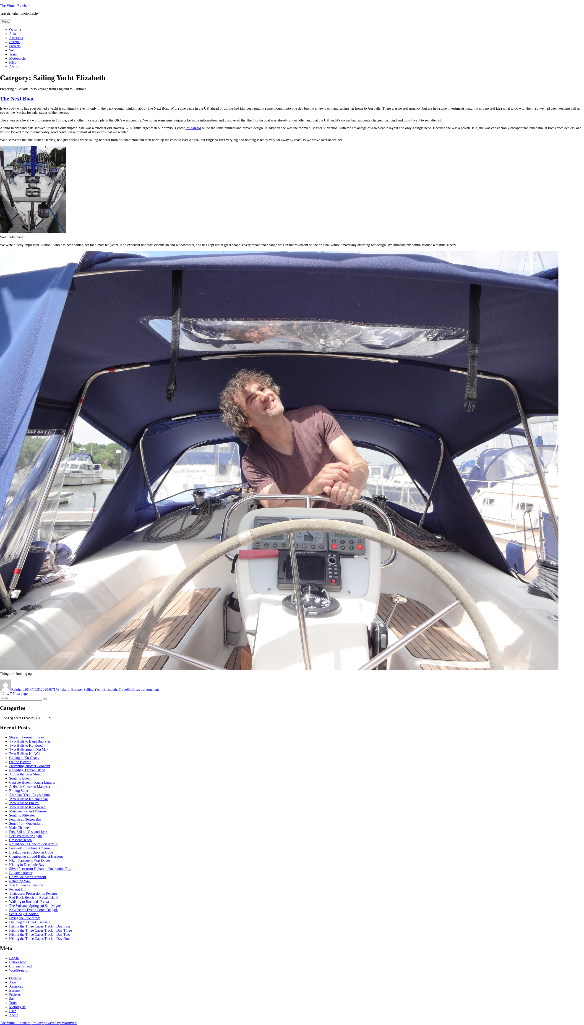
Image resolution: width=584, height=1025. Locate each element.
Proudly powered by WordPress (54, 1023)
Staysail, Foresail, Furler (26, 737)
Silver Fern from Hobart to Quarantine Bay (40, 869)
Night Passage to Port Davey (30, 860)
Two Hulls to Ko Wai (24, 754)
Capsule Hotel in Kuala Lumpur (32, 782)
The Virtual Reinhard (15, 6)
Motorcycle (17, 58)
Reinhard (17, 689)
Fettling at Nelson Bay (25, 819)
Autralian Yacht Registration (29, 795)
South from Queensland (26, 823)
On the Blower (20, 762)
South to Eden (19, 778)
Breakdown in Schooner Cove (31, 852)
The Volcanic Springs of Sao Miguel (35, 906)
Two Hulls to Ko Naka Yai (28, 799)
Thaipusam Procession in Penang (33, 893)
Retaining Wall (20, 881)
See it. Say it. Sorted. (24, 914)
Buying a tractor (20, 873)
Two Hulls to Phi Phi (24, 803)
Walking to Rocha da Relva (29, 902)
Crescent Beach (20, 840)
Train (13, 54)
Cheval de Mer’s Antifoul (27, 877)
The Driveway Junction (26, 885)
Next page (20, 694)
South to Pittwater (22, 815)
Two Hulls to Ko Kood (26, 745)
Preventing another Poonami (29, 766)
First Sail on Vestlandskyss (28, 832)
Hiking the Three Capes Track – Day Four (39, 926)
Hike (12, 62)
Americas (16, 38)
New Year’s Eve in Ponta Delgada (33, 910)
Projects (15, 46)
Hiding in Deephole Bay (26, 865)
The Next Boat (17, 99)
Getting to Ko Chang (24, 758)
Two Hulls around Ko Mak (28, 749)
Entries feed (17, 962)
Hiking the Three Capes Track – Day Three (40, 930)
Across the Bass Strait (25, 774)
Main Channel (19, 828)
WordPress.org (19, 970)
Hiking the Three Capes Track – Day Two (39, 934)
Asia (12, 34)
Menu (5, 21)
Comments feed (20, 966)
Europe (14, 42)
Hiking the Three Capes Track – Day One (39, 939)
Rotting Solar (18, 791)
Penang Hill (17, 889)
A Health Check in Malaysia (29, 786)
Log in (14, 958)
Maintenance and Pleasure (28, 811)
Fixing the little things (24, 918)
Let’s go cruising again (25, 836)
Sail (12, 50)
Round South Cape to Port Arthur (33, 844)
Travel (123, 689)
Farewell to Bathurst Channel (30, 848)
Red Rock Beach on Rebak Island (33, 897)
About (13, 67)
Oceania (15, 30)
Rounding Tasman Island (27, 770)
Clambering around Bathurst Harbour (36, 856)
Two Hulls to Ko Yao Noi (27, 807)
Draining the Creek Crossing (29, 922)
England (63, 689)
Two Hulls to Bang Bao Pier (29, 741)
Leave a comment (146, 689)
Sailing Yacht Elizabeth (100, 689)
